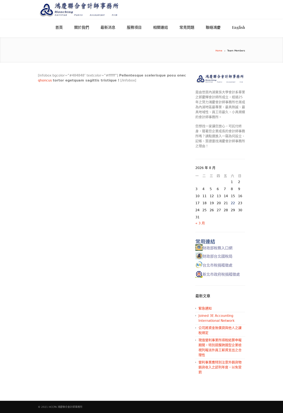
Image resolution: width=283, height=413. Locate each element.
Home (218, 50)
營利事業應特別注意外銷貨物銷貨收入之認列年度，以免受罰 (220, 367)
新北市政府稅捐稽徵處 (221, 274)
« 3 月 (200, 223)
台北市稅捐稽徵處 (217, 265)
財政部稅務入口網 (217, 248)
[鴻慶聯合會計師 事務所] (100, 9)
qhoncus (45, 80)
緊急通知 (205, 308)
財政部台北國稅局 (217, 256)
